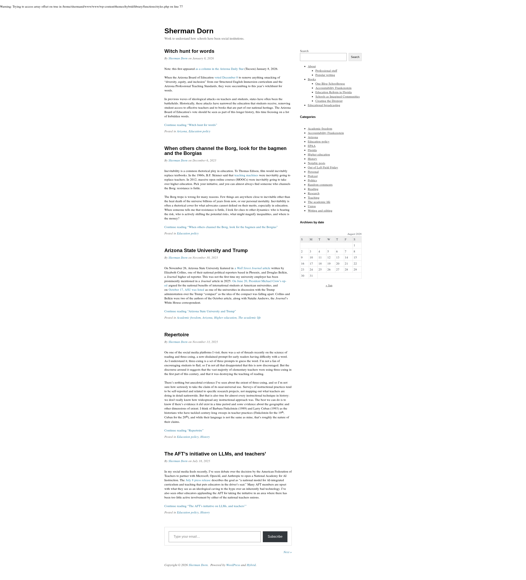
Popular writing (325, 75)
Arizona (182, 131)
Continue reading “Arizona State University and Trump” (200, 311)
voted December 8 (226, 77)
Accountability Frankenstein (333, 88)
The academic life (249, 317)
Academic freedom (189, 317)
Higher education (225, 317)
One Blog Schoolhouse (330, 83)
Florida (312, 150)
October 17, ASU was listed (186, 289)
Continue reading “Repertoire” (184, 430)
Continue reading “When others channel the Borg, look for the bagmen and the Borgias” (221, 227)
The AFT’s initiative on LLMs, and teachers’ (215, 454)
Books (312, 79)
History (205, 437)
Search (304, 51)
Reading (313, 189)
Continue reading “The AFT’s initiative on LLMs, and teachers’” (205, 506)
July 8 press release (198, 480)
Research (314, 193)
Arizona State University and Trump (206, 250)
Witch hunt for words (189, 51)
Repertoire (176, 334)
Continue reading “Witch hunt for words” (190, 125)
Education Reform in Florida (333, 92)
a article (252, 268)
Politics (312, 180)
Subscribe (275, 536)
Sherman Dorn (178, 58)
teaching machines (246, 175)
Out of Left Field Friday (323, 167)
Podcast (313, 176)
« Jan (329, 285)
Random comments (320, 184)
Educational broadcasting (324, 105)
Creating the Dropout (329, 101)
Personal (313, 172)
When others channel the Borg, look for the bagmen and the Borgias (225, 150)
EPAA (312, 146)
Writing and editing (320, 210)
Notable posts (316, 163)
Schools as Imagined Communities (337, 96)
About (312, 66)
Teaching (314, 197)
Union (312, 206)
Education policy (199, 131)
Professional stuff (326, 70)
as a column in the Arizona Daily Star (220, 69)
